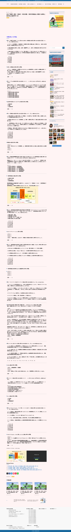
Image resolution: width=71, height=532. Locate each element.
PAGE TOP (68, 515)
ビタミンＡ (26, 69)
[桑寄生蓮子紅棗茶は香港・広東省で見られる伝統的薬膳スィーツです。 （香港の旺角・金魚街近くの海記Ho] (63, 130)
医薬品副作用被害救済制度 (25, 441)
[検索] (63, 48)
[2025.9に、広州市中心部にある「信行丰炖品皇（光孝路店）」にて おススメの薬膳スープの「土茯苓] (59, 130)
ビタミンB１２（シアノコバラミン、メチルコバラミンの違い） (59, 84)
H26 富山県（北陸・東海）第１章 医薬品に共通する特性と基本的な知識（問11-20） (23, 466)
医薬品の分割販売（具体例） (58, 78)
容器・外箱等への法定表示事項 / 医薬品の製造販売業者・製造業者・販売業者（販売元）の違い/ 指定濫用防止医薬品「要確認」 (57, 97)
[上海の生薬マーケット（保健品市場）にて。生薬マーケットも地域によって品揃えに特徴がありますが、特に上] (55, 142)
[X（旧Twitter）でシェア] (7, 473)
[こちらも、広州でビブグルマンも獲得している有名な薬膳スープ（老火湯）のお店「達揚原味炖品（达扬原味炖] (55, 130)
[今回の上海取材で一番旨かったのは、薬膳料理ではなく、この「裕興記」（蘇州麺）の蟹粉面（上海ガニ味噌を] (59, 138)
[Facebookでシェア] (9, 473)
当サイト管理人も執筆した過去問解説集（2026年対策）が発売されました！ (35, 7)
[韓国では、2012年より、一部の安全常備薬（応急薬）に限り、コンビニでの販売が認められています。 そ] (51, 130)
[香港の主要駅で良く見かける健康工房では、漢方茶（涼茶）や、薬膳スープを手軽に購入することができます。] (51, 134)
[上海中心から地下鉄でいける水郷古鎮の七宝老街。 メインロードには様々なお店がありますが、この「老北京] (63, 138)
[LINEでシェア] (18, 473)
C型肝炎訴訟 (56, 74)
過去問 (11, 12)
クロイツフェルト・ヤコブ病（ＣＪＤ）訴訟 (16, 434)
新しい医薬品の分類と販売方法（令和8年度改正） (59, 88)
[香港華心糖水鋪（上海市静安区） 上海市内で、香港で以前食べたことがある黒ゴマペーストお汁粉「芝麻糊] (51, 142)
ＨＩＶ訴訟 (9, 396)
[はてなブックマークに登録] (11, 473)
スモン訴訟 (9, 365)
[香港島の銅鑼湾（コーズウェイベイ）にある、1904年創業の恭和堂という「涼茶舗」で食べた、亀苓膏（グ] (55, 138)
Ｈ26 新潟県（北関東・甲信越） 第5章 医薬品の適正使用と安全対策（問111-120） (23, 468)
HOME (8, 12)
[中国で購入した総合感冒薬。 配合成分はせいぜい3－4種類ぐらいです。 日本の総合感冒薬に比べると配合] (63, 134)
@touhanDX (36, 458)
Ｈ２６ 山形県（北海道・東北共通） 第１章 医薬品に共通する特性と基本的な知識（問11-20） (25, 469)
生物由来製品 (34, 440)
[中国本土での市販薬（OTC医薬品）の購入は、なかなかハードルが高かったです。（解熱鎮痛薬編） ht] (51, 138)
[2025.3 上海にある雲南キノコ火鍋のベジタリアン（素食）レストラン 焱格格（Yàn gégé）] (55, 134)
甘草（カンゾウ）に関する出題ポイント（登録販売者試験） (59, 115)
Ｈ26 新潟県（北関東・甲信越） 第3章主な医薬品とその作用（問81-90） (21, 467)
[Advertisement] (27, 26)
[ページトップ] (69, 530)
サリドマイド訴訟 (32, 304)
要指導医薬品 (10, 183)
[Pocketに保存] (13, 473)
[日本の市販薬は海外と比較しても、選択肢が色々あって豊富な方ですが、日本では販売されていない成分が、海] (59, 134)
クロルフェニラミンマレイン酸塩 (21, 328)
